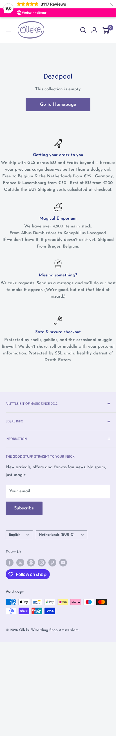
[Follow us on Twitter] (20, 562)
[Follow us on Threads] (31, 562)
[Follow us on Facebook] (10, 562)
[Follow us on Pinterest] (52, 562)
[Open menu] (8, 30)
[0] (105, 30)
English (14, 535)
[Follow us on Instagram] (42, 562)
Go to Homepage (58, 104)
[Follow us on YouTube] (63, 562)
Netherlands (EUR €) (57, 535)
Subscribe (24, 508)
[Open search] (83, 30)
